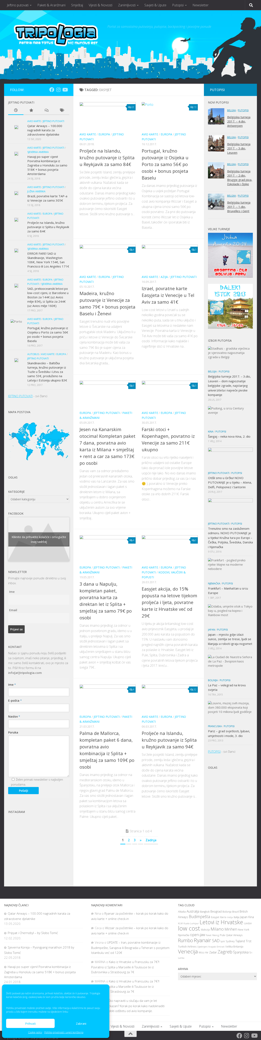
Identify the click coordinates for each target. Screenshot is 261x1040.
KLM (180, 923)
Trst (248, 941)
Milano (217, 929)
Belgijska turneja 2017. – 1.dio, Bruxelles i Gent (238, 206)
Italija (236, 917)
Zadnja (151, 840)
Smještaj (77, 5)
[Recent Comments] (46, 110)
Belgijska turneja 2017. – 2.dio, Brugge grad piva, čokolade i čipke (239, 177)
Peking (215, 935)
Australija (193, 911)
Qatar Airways (234, 935)
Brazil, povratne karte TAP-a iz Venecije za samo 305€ (47, 198)
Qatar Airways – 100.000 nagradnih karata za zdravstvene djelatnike (44, 130)
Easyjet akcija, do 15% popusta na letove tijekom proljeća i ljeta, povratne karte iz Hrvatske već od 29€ (169, 602)
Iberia (223, 917)
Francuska (215, 726)
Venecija (188, 951)
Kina (210, 431)
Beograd (216, 911)
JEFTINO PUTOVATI (20, 396)
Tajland (240, 941)
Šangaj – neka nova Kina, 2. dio (229, 436)
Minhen (231, 929)
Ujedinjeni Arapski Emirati (211, 946)
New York (243, 929)
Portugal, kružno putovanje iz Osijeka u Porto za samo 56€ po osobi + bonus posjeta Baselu (165, 164)
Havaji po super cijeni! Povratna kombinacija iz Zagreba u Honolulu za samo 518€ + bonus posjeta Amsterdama (47, 165)
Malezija (205, 929)
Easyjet (215, 917)
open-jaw (197, 934)
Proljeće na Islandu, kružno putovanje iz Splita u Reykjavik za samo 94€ (169, 740)
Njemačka (214, 583)
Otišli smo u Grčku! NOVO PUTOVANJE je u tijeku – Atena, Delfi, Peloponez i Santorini (230, 482)
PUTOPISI (214, 751)
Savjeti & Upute (155, 5)
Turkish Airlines (187, 946)
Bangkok (205, 911)
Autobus (33, 354)
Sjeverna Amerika (38, 152)
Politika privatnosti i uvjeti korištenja (63, 1032)
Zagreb (225, 952)
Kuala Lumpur (191, 923)
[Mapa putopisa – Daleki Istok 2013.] (230, 327)
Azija (164, 277)
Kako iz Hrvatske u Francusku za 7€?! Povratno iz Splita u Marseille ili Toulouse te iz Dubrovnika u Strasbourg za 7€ (125, 967)
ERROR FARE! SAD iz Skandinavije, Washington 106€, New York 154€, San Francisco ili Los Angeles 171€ (48, 259)
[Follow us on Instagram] (58, 89)
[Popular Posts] (31, 110)
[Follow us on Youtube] (64, 89)
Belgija (231, 110)
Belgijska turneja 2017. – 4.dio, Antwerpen (238, 121)
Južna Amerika (36, 191)
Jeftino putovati (18, 5)
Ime (12, 592)
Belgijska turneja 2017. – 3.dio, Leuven (238, 148)
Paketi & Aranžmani (51, 5)
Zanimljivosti (127, 5)
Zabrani (81, 1023)
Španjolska (241, 952)
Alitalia (182, 911)
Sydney (230, 941)
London (248, 923)
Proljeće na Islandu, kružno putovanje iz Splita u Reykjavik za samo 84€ (107, 157)
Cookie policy (35, 1032)
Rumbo (185, 940)
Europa (104, 134)
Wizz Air (203, 952)
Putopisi (178, 5)
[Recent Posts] (15, 110)
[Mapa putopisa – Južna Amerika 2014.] (230, 276)
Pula (222, 935)
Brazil (235, 911)
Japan (211, 629)
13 (195, 107)
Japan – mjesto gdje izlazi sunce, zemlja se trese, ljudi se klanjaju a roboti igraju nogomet (230, 639)
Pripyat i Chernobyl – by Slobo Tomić (33, 933)
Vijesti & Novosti (100, 5)
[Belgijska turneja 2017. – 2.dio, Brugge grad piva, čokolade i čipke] (216, 170)
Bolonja (226, 911)
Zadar (213, 952)
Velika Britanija (234, 946)
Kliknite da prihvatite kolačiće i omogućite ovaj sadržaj (39, 539)
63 (132, 107)
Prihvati (30, 1023)
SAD (216, 940)
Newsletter (200, 5)
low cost (189, 928)
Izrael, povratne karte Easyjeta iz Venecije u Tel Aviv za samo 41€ (168, 295)
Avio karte (88, 134)
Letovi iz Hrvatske (221, 922)
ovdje (48, 1008)
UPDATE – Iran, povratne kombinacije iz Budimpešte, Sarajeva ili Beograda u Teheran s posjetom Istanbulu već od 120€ (130, 947)
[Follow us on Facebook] (51, 89)
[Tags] (61, 110)
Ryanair (202, 940)
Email (13, 610)
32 (195, 689)
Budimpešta (199, 916)
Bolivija (213, 680)
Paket (208, 935)
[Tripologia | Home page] (56, 36)
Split (222, 941)
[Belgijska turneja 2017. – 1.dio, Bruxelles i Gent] (216, 202)
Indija (230, 917)
